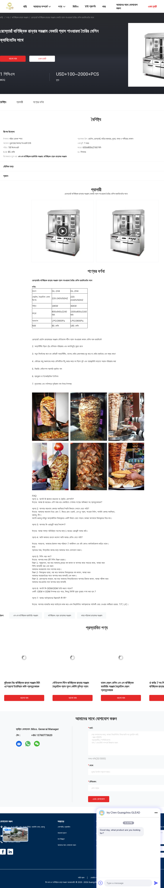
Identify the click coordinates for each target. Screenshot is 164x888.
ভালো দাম (13, 58)
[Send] (156, 882)
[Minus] (156, 813)
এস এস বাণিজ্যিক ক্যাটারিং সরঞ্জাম (25, 615)
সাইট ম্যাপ (81, 878)
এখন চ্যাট (42, 58)
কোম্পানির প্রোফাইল (64, 827)
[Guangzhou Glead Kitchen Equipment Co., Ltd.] (9, 6)
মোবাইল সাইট (94, 878)
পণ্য (7, 17)
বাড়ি (1, 17)
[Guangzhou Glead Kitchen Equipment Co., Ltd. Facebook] (3, 852)
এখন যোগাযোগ (99, 799)
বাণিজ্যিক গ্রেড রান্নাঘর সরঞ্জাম (59, 615)
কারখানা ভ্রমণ (62, 833)
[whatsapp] (28, 744)
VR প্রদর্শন (90, 6)
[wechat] (37, 744)
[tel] (46, 744)
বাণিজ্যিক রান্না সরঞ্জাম (20, 17)
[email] (19, 744)
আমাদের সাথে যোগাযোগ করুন (67, 845)
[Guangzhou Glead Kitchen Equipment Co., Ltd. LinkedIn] (10, 852)
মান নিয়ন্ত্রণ (61, 839)
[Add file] (100, 882)
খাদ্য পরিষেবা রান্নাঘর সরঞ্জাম (91, 615)
